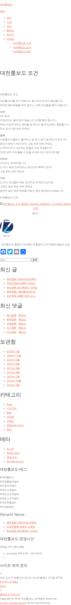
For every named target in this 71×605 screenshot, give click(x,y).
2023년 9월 (13, 368)
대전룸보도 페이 (22, 51)
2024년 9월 (13, 359)
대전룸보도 (6, 4)
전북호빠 (12, 323)
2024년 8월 (13, 364)
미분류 (10, 416)
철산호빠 (12, 315)
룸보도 (22, 315)
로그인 (10, 448)
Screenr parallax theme (13, 603)
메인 (9, 17)
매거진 (10, 34)
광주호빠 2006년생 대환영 (21, 279)
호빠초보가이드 (15, 425)
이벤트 (10, 421)
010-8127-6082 (9, 581)
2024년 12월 (14, 355)
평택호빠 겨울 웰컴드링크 (21, 291)
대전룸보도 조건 (22, 47)
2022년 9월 (13, 385)
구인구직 (12, 408)
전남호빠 (12, 332)
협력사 (10, 30)
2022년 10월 (14, 380)
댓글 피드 (12, 457)
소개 (9, 22)
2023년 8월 (13, 372)
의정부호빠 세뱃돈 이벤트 (21, 283)
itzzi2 (3, 586)
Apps (9, 404)
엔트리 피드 (13, 453)
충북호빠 (12, 319)
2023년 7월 (13, 376)
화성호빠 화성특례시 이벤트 (22, 287)
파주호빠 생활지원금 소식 (21, 296)
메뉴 (2, 11)
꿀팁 (9, 412)
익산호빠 (12, 327)
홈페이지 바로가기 (10, 594)
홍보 (9, 429)
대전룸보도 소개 (22, 43)
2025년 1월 (13, 351)
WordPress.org (15, 461)
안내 (9, 26)
